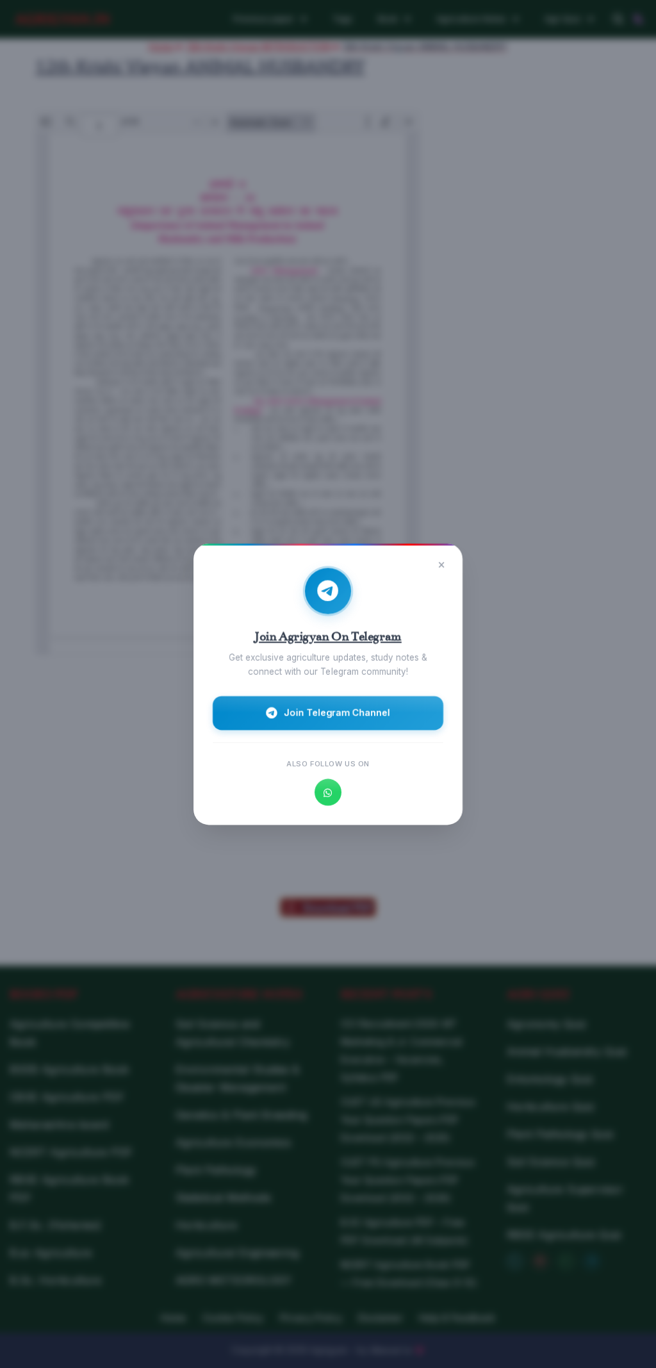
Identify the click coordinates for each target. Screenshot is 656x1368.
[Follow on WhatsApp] (328, 792)
